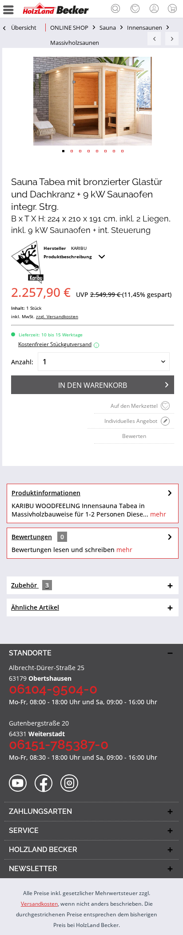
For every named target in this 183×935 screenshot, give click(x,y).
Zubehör (30, 585)
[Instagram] (72, 783)
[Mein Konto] (154, 9)
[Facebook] (46, 783)
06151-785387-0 (58, 744)
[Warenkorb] (174, 9)
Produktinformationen (46, 493)
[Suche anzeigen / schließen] (115, 10)
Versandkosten (39, 903)
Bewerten (134, 436)
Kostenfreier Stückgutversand (57, 344)
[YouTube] (20, 783)
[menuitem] (115, 9)
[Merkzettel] (135, 9)
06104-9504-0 (53, 689)
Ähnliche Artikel (35, 607)
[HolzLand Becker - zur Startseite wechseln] (55, 9)
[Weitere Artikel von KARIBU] (27, 262)
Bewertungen (32, 537)
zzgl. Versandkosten (57, 316)
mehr (157, 514)
